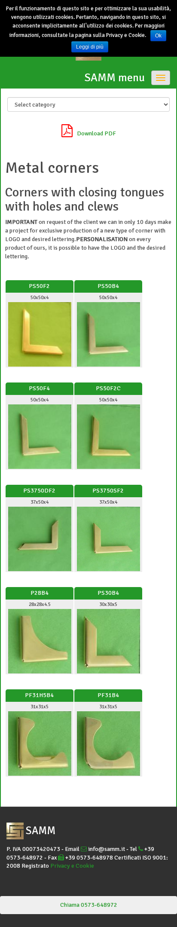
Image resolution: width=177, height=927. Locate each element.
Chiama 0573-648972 (88, 905)
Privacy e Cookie (72, 865)
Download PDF (96, 133)
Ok (158, 36)
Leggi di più (90, 47)
